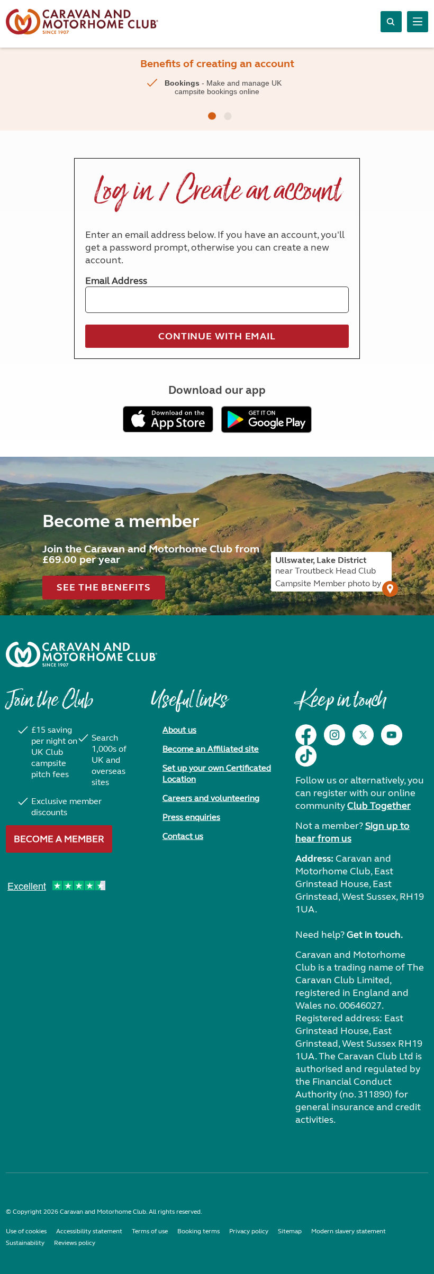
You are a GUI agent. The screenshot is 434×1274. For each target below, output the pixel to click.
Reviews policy (74, 1243)
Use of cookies (26, 1231)
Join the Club (49, 705)
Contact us (182, 836)
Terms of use (150, 1231)
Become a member (59, 839)
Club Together (379, 805)
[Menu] (417, 21)
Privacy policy (248, 1231)
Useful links (189, 705)
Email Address (116, 281)
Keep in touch (340, 705)
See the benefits (103, 587)
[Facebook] (306, 734)
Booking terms (198, 1231)
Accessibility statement (89, 1231)
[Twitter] (363, 734)
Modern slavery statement (348, 1231)
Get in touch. (375, 934)
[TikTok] (306, 756)
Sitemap (290, 1231)
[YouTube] (391, 734)
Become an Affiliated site (210, 749)
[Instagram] (334, 734)
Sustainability (25, 1243)
